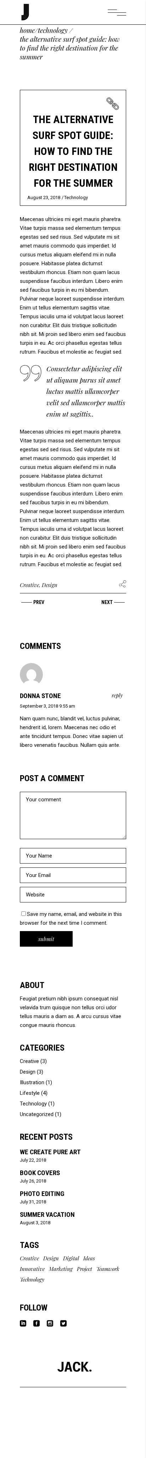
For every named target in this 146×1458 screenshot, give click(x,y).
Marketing (61, 1268)
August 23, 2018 (43, 197)
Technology (53, 30)
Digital (71, 1258)
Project (84, 1268)
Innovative (32, 1268)
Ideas (89, 1258)
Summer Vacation (47, 1214)
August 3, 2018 (35, 1222)
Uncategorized (37, 1114)
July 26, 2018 (33, 1181)
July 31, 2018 (33, 1201)
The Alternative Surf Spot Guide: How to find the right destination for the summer (73, 151)
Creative (29, 584)
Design (49, 584)
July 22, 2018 (33, 1160)
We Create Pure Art (50, 1152)
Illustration (32, 1082)
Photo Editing (42, 1194)
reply (117, 695)
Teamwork (107, 1268)
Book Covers (40, 1173)
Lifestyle (30, 1093)
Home (27, 30)
